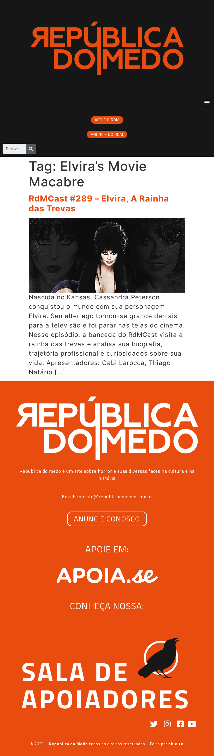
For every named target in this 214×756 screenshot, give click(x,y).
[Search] (31, 149)
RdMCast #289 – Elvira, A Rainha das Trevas (99, 203)
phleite (175, 744)
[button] (207, 102)
